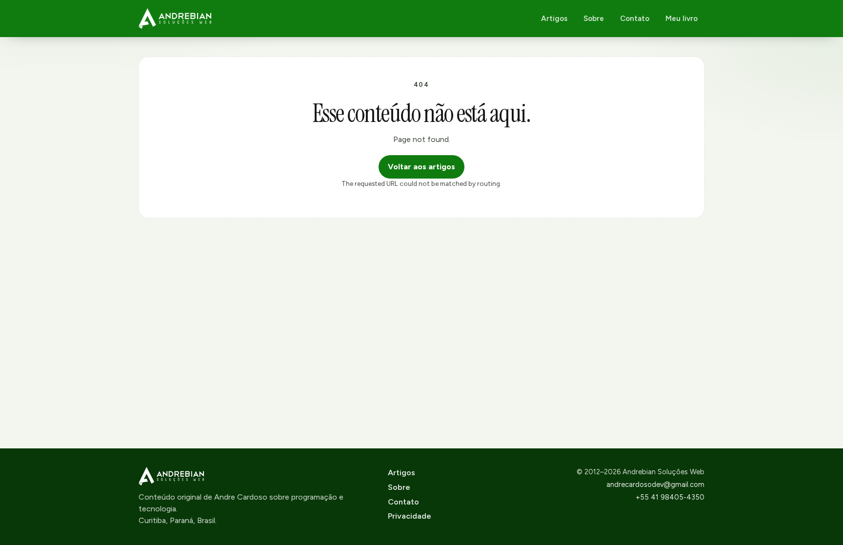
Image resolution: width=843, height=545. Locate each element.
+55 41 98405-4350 (670, 497)
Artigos (554, 18)
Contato (634, 18)
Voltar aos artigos (421, 166)
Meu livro (681, 18)
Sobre (593, 18)
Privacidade (409, 516)
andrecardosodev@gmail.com (655, 484)
